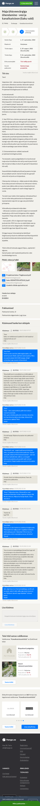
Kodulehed (23, 777)
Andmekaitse (24, 760)
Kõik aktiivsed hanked (9, 776)
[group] (10, 710)
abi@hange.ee (7, 748)
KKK (21, 751)
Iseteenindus (24, 788)
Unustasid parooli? (26, 748)
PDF (4, 275)
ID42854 (5, 298)
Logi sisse (22, 315)
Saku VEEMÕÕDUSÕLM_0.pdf (18, 280)
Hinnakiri (23, 754)
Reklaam (22, 785)
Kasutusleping (24, 757)
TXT (4, 285)
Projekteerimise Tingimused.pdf (18, 275)
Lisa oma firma (29, 727)
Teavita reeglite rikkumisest (30, 72)
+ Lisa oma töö (26, 3)
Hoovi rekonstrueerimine (25, 665)
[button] (16, 720)
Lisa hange (5, 773)
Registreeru (24, 745)
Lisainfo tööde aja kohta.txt (17, 285)
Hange (8, 3)
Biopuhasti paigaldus (26, 648)
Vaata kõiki (9, 682)
